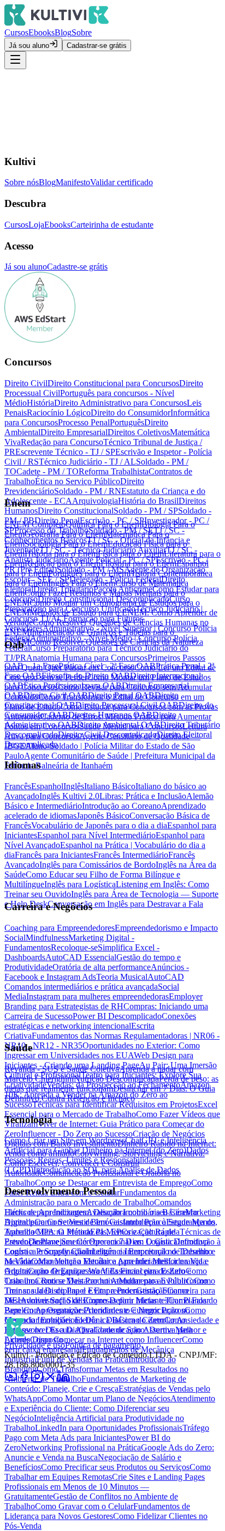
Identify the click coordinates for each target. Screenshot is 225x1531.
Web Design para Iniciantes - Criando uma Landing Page (98, 1060)
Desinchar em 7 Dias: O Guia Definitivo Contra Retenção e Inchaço (109, 1093)
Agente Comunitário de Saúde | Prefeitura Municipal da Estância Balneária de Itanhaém (109, 760)
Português (127, 422)
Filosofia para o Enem (138, 563)
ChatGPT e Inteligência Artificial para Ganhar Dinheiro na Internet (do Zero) (105, 1145)
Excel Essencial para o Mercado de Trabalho (110, 1109)
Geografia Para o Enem (65, 534)
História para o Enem (61, 553)
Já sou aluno (29, 45)
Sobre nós (21, 182)
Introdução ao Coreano (121, 805)
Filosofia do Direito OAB (86, 675)
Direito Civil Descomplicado (107, 734)
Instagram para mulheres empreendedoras (97, 996)
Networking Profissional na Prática (81, 1447)
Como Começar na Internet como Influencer (106, 1339)
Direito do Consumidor (130, 412)
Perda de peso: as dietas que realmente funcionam (111, 1083)
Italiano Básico (109, 786)
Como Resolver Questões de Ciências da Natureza (116, 641)
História (40, 402)
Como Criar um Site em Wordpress (64, 1140)
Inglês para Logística (80, 884)
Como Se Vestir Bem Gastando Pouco (100, 1222)
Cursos (16, 32)
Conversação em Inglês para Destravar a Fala (125, 903)
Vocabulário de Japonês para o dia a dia (99, 825)
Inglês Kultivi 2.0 (69, 796)
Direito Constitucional (76, 510)
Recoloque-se (74, 947)
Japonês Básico (102, 815)
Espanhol (47, 786)
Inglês (73, 786)
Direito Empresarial (74, 432)
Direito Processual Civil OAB (127, 705)
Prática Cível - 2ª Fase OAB (107, 665)
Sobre (82, 32)
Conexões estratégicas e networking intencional (100, 1020)
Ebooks (41, 32)
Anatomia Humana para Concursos (86, 657)
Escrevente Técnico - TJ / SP (65, 451)
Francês (17, 786)
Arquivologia (95, 500)
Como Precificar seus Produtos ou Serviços (115, 1467)
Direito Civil (26, 383)
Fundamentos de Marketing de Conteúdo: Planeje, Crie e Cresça (95, 1383)
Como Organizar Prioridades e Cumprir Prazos (104, 1310)
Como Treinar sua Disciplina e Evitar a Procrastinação (106, 1285)
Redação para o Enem (62, 563)
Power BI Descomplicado (117, 1016)
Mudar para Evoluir (152, 1280)
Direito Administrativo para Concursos (120, 402)
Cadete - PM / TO (47, 471)
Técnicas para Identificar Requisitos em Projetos (115, 1104)
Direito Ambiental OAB (118, 724)
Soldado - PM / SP (146, 510)
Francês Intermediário (130, 854)
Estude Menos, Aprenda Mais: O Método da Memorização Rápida (110, 1226)
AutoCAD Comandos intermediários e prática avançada (94, 981)
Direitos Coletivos (139, 432)
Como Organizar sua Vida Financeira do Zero (107, 1271)
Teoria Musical (121, 976)
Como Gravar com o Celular (84, 1506)
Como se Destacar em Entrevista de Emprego (113, 1182)
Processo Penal (84, 422)
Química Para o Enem (103, 524)
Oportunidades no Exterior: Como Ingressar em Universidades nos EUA (102, 1050)
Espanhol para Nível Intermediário (96, 835)
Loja (36, 224)
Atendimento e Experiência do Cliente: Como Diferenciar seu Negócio (109, 1408)
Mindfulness (47, 937)
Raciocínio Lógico (59, 412)
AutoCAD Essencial (80, 957)
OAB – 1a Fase (31, 665)
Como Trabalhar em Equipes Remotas (107, 1471)
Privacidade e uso (34, 1345)
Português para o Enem (88, 573)
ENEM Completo (35, 524)
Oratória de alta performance (101, 967)
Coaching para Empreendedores (59, 927)
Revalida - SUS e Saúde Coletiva (61, 1068)
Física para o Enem (131, 553)
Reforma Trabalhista (114, 471)
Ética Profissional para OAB (72, 685)
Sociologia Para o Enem (66, 543)
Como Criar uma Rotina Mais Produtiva (105, 1275)
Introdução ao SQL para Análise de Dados (106, 1169)
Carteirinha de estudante (111, 224)
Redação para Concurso (62, 442)
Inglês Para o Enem (81, 583)
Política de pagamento (103, 1345)
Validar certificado (121, 182)
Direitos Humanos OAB (110, 714)
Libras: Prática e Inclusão (142, 796)
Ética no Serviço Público (77, 481)
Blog (63, 32)
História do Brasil (148, 500)
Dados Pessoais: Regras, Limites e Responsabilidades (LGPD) (106, 1159)
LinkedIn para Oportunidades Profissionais (108, 1427)
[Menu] (15, 60)
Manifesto (73, 182)
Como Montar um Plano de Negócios (106, 1398)
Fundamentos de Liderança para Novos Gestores (97, 1511)
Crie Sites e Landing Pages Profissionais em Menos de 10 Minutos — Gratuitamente (104, 1486)
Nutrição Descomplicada (116, 1078)
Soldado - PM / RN (87, 491)
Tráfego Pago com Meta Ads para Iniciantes (106, 1432)
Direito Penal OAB (121, 695)
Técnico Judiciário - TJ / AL (87, 461)
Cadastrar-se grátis (97, 45)
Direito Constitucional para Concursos (113, 383)
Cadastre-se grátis (77, 266)
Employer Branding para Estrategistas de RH (103, 1001)
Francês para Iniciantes (54, 854)
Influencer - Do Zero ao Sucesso (77, 1133)
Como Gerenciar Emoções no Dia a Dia (105, 1315)
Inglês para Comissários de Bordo (97, 864)
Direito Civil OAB (55, 695)
